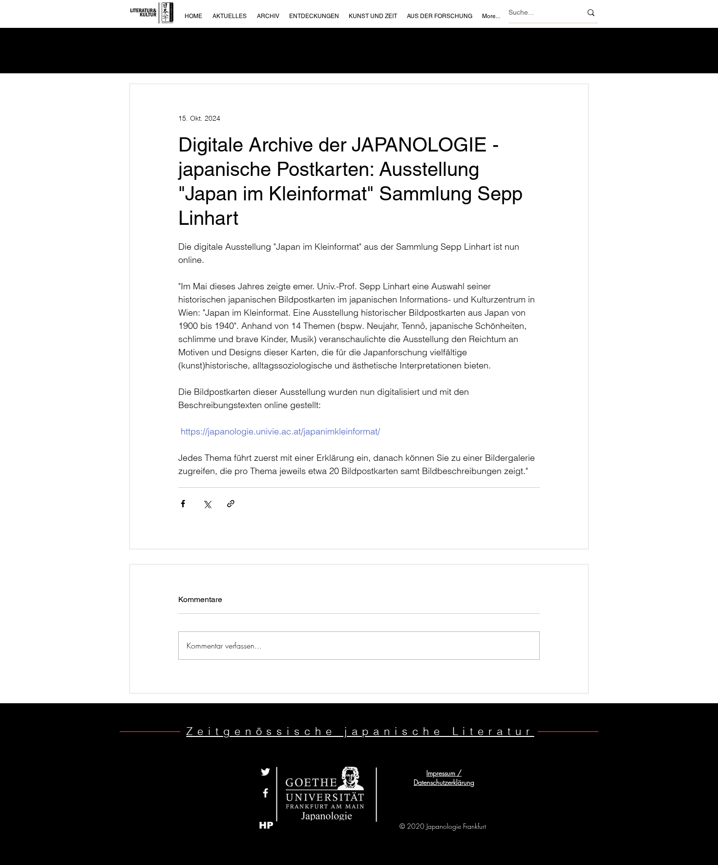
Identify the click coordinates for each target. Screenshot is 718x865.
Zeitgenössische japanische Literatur (360, 731)
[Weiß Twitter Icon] (265, 772)
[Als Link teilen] (230, 503)
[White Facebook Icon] (265, 793)
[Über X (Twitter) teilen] (206, 503)
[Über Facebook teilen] (183, 503)
